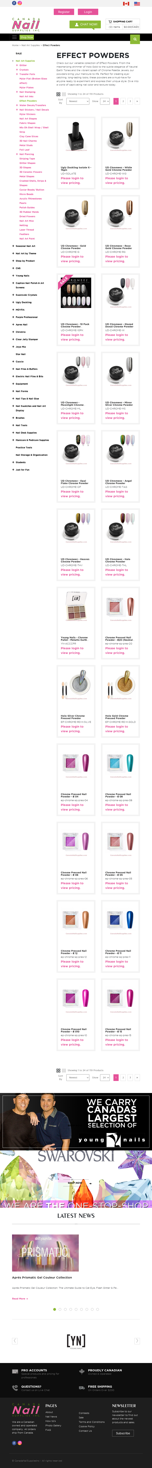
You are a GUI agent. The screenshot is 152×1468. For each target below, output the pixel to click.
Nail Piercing (26, 154)
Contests (84, 1413)
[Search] (135, 39)
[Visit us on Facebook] (15, 1443)
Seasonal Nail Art (25, 246)
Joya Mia (21, 347)
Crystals (24, 70)
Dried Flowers (27, 216)
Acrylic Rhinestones (30, 198)
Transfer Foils (27, 74)
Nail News (51, 1416)
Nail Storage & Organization (31, 455)
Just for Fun (22, 470)
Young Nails (22, 275)
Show (95, 101)
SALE (19, 53)
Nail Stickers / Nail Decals (34, 110)
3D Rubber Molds (29, 212)
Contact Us (85, 1430)
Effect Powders (28, 101)
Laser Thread (26, 230)
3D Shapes (25, 167)
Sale (81, 1417)
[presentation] (15, 1341)
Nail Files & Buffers (26, 369)
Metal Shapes (26, 176)
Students (21, 462)
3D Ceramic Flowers (30, 172)
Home (15, 45)
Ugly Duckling (24, 302)
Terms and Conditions (92, 1422)
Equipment (22, 384)
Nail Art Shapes (28, 118)
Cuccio (20, 361)
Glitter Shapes (27, 163)
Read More (18, 1298)
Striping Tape (27, 158)
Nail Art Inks (26, 96)
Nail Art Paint (27, 238)
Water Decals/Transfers (32, 105)
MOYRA (20, 310)
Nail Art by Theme (26, 253)
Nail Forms (22, 391)
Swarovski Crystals (26, 295)
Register (64, 12)
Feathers (24, 234)
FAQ (48, 1430)
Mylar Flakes (26, 87)
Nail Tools (21, 425)
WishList (78, 162)
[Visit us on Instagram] (20, 1443)
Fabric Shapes (27, 123)
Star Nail (21, 354)
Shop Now (26, 37)
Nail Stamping (27, 92)
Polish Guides (27, 207)
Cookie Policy (87, 1426)
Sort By (60, 101)
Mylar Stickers (27, 114)
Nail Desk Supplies (26, 432)
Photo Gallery (53, 1425)
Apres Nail (21, 324)
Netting (23, 225)
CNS (18, 268)
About (49, 1412)
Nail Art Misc (26, 221)
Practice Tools (24, 447)
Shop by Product (25, 261)
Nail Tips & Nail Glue (27, 398)
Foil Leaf (24, 150)
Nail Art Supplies (31, 45)
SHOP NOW (75, 1125)
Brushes (20, 418)
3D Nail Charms (28, 141)
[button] (54, 1310)
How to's (50, 1421)
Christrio (21, 332)
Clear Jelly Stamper (27, 339)
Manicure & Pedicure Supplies (32, 440)
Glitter (23, 65)
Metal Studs (26, 145)
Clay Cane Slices (28, 136)
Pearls (22, 203)
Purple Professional (27, 317)
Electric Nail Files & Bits (29, 376)
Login (88, 12)
